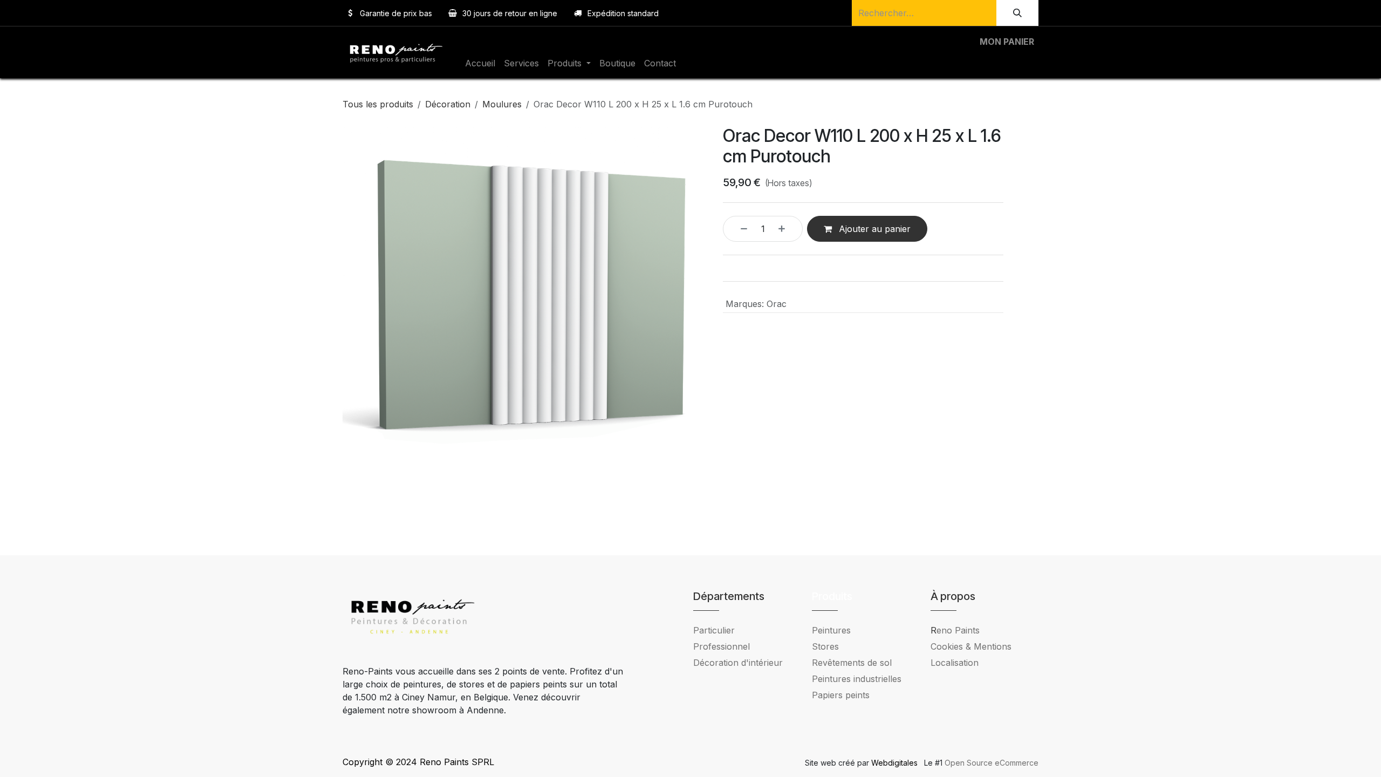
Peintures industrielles (861, 678)
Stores (825, 646)
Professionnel (721, 646)
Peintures (831, 630)
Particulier (714, 630)
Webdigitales (895, 762)
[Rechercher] (1017, 13)
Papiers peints (841, 695)
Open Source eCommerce (991, 762)
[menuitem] (480, 63)
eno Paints (955, 630)
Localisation (955, 662)
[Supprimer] (738, 228)
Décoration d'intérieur (738, 662)
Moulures (502, 104)
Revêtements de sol (852, 662)
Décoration (447, 104)
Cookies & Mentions (971, 646)
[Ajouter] (787, 228)
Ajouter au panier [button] (873, 228)
